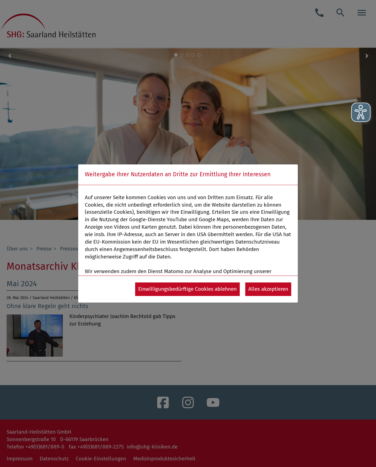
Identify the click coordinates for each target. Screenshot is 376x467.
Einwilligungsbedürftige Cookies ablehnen (187, 289)
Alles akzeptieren (268, 289)
